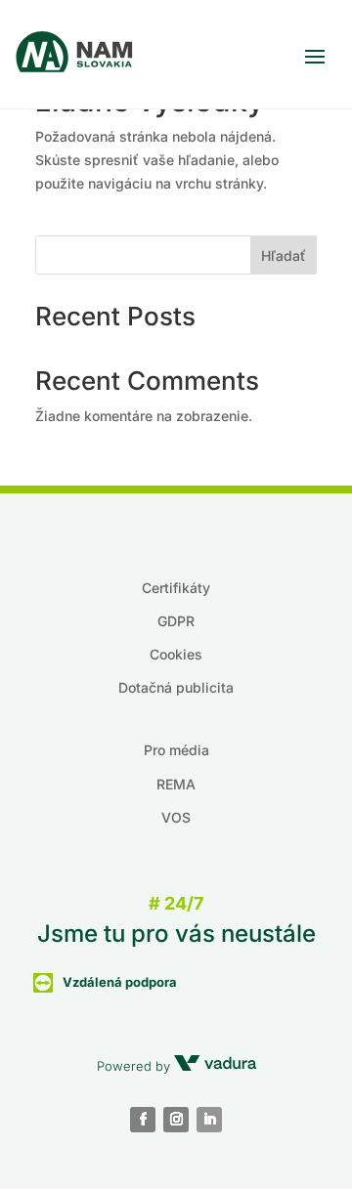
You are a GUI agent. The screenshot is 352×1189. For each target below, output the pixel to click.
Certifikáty (176, 587)
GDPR (176, 621)
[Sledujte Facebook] (142, 1119)
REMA (176, 784)
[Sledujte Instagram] (176, 1119)
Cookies (176, 654)
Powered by (135, 1066)
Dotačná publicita (176, 687)
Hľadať (283, 255)
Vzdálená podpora (120, 982)
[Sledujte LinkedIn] (209, 1119)
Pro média (176, 750)
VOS (176, 817)
